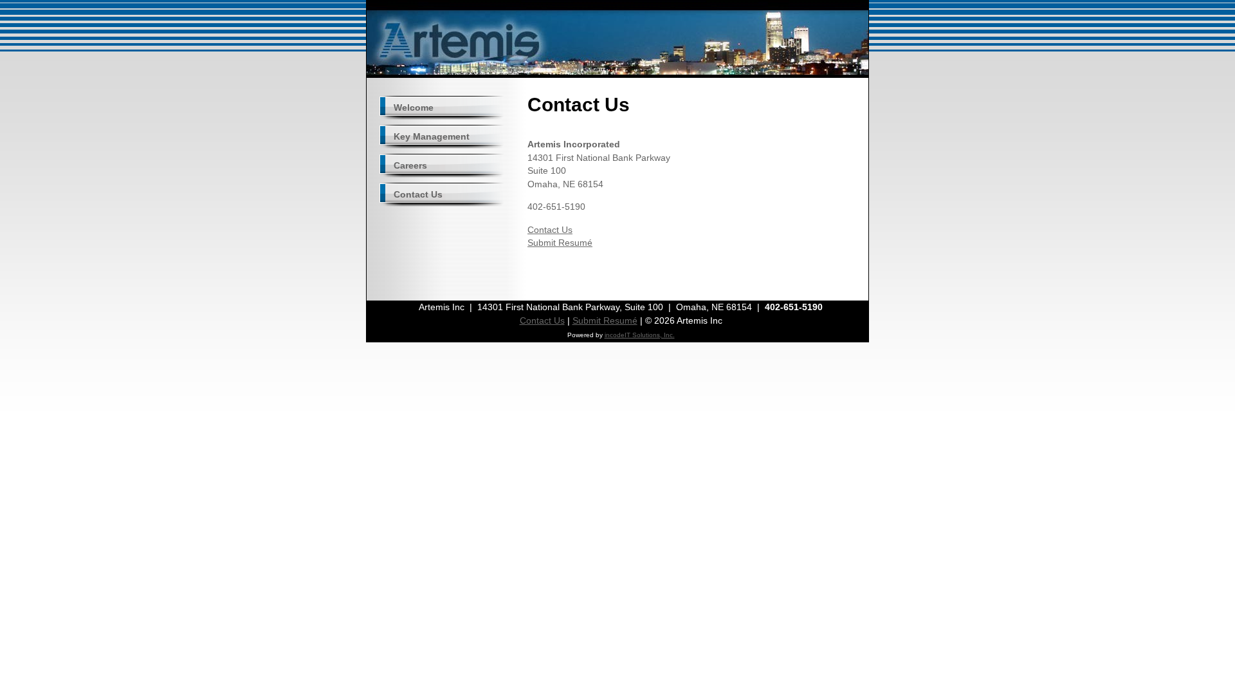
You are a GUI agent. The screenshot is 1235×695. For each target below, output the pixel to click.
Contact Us (549, 230)
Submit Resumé (559, 242)
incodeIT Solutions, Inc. (640, 334)
